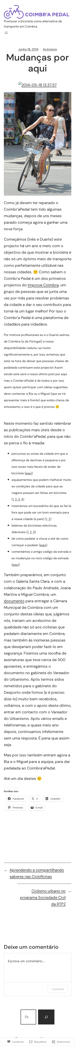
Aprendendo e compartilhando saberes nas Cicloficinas (37, 873)
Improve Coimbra (43, 284)
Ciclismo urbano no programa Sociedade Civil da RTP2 (43, 897)
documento (14, 600)
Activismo (50, 49)
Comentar (58, 989)
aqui (29, 473)
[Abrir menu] (6, 33)
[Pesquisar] (46, 1016)
